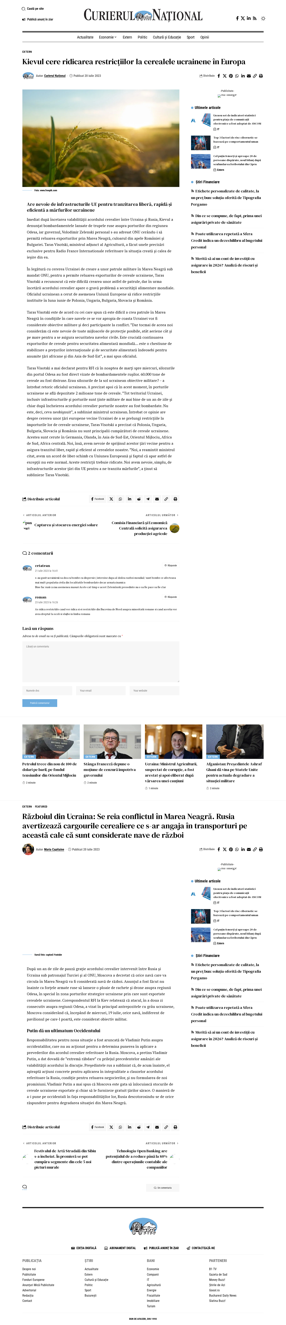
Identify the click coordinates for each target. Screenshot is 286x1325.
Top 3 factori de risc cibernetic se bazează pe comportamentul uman (235, 140)
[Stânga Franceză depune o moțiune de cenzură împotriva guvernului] (112, 741)
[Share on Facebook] (218, 76)
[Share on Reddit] (139, 499)
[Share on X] (224, 76)
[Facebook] (237, 18)
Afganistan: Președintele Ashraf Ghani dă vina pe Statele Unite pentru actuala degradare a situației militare (234, 772)
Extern (27, 51)
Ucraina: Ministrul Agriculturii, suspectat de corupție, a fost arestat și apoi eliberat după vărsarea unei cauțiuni (171, 772)
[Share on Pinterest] (230, 76)
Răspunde (172, 565)
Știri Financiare (208, 182)
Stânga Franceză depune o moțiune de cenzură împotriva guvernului (110, 769)
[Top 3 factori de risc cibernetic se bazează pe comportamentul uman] (201, 143)
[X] (243, 18)
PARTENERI (218, 1260)
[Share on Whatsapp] (237, 76)
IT (218, 129)
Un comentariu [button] (165, 1187)
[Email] (249, 76)
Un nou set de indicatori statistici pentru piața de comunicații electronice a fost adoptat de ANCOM (237, 119)
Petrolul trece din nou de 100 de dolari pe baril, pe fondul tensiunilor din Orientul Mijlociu (49, 769)
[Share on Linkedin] (243, 76)
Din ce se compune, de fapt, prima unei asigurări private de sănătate (226, 219)
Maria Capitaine (54, 849)
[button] (48, 9)
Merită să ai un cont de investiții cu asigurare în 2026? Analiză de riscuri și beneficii (224, 265)
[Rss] (255, 18)
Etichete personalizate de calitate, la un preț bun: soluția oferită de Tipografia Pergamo (226, 198)
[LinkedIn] (249, 18)
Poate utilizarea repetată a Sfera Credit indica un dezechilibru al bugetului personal (226, 240)
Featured (41, 806)
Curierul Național (55, 76)
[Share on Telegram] (148, 499)
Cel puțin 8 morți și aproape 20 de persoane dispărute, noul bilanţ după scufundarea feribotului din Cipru (237, 160)
